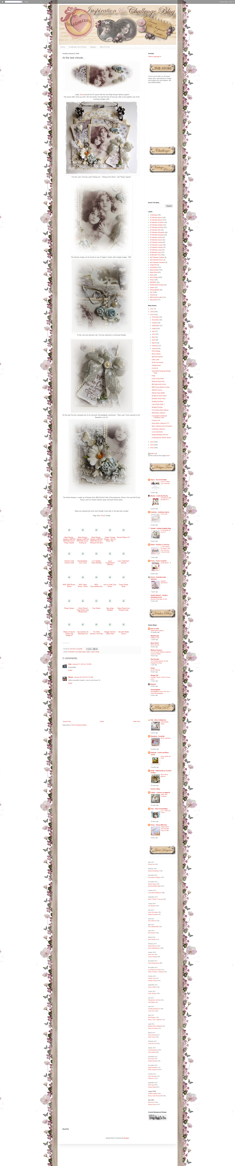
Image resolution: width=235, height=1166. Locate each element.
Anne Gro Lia (152, 1043)
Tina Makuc (151, 1002)
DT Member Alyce (156, 217)
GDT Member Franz (156, 260)
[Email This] (87, 649)
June (154, 334)
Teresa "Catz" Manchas (155, 1019)
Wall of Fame (105, 47)
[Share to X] (92, 649)
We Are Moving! (155, 670)
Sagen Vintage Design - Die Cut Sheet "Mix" (110, 539)
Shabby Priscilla (157, 407)
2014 (152, 442)
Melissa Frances (156, 650)
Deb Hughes (151, 1017)
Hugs (153, 376)
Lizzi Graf (151, 1058)
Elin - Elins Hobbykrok (158, 720)
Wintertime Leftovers (158, 413)
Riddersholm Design (157, 285)
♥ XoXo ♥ (155, 368)
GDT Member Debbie (157, 257)
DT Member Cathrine (157, 222)
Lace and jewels (157, 432)
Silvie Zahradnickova (154, 948)
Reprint (153, 684)
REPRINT (153, 282)
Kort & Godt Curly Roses (110, 585)
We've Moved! (155, 645)
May (153, 337)
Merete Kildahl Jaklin (154, 886)
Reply (70, 670)
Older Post (136, 721)
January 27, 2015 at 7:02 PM (81, 664)
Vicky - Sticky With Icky (159, 825)
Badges (93, 47)
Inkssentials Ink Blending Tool (82, 633)
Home (62, 47)
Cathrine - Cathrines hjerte (160, 512)
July (153, 331)
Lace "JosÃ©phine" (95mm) (110, 562)
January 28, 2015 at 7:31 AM (83, 677)
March (154, 343)
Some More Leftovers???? (160, 423)
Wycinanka (153, 300)
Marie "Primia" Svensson (155, 899)
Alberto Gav (151, 978)
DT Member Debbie (156, 225)
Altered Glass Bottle (158, 393)
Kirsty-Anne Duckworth (155, 1096)
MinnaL (70, 677)
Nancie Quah (152, 1087)
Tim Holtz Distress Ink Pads (96, 633)
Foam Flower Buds (123, 585)
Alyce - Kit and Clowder (159, 480)
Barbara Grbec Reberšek (155, 1026)
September (156, 325)
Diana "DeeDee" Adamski (156, 972)
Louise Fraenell (152, 957)
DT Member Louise (156, 245)
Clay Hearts (96, 608)
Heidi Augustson (153, 1069)
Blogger (126, 1138)
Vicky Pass (151, 1011)
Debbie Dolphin (152, 1093)
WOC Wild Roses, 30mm (69, 585)
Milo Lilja (151, 1085)
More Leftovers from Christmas (162, 426)
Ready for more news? (159, 396)
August (154, 328)
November (155, 320)
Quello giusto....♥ (166, 562)
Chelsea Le (151, 1078)
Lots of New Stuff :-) (158, 404)
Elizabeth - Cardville (157, 736)
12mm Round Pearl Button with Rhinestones (83, 610)
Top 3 (152, 292)
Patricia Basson (152, 946)
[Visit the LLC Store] (69, 531)
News (152, 275)
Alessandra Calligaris (154, 877)
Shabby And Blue (157, 401)
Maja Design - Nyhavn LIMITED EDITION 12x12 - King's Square (69, 540)
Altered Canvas (157, 390)
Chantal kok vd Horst (154, 1000)
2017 (152, 309)
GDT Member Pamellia (157, 262)
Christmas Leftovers (158, 429)
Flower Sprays (69, 608)
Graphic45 (153, 265)
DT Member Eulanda (157, 235)
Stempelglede (154, 290)
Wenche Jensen (152, 980)
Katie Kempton (152, 1067)
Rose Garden (156, 354)
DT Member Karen (156, 240)
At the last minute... (158, 362)
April (153, 340)
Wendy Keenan (152, 1061)
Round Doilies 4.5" (123, 537)
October (155, 323)
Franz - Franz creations (159, 561)
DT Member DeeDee (157, 227)
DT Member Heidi (156, 237)
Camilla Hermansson (154, 1009)
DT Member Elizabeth (157, 232)
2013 (152, 445)
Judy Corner (152, 1037)
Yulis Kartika (152, 1052)
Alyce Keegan (152, 1076)
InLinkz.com (65, 643)
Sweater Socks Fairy (158, 398)
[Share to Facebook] (94, 649)
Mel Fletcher (151, 933)
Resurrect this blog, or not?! (159, 599)
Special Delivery (157, 357)
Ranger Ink (154, 675)
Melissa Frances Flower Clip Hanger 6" (69, 633)
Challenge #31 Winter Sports (161, 437)
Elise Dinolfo (152, 939)
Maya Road (154, 272)
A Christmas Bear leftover (160, 410)
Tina (81, 94)
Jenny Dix (151, 954)
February (155, 346)
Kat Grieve (151, 1102)
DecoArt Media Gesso (123, 633)
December (155, 317)
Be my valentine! (166, 738)
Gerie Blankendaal (153, 926)
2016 (152, 312)
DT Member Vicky (156, 250)
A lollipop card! (155, 637)
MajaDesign (155, 636)
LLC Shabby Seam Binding (96, 562)
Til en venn (164, 514)
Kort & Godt (155, 629)
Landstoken (154, 267)
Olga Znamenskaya (153, 963)
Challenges (154, 215)
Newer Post (67, 721)
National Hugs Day (158, 381)
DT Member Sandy (156, 247)
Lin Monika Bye (153, 1050)
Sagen (88, 651)
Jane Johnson (152, 921)
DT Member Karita (156, 242)
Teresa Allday (152, 987)
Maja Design (82, 651)
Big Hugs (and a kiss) (159, 384)
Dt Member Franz (155, 252)
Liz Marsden (151, 906)
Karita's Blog (155, 789)
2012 (152, 448)
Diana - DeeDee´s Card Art (160, 544)
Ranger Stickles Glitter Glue (110, 633)
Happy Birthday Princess (160, 435)
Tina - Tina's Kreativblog (159, 809)
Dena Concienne (153, 1028)
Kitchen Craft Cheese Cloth (69, 562)
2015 (152, 314)
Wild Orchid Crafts (156, 297)
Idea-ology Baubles (110, 609)
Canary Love (156, 420)
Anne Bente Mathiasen (154, 893)
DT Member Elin (155, 230)
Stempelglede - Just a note (82, 562)
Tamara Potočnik (153, 914)
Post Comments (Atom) (79, 725)
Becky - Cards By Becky (159, 496)
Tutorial (152, 295)
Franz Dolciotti (152, 1035)
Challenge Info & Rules (78, 47)
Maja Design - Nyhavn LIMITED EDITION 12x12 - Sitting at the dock (96, 540)
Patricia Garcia (152, 1104)
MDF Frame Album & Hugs (160, 387)
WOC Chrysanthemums (96, 585)
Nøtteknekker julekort (157, 630)
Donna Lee (151, 864)
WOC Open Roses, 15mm (83, 585)
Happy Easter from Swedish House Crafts (165, 828)
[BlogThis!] (89, 649)
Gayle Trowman (152, 912)
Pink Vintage (156, 351)
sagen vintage (95, 651)
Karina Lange (152, 884)
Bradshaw (156, 871)
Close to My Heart (158, 378)
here (167, 455)
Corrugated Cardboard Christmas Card (159, 416)
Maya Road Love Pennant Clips (124, 609)
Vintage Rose (156, 365)
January (155, 348)
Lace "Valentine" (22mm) (123, 562)
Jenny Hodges (152, 993)
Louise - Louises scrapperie (160, 792)
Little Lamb (155, 360)
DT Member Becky (156, 220)
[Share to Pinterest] (96, 649)
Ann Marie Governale (154, 970)
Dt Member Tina (73, 651)
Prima (152, 280)
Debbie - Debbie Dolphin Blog (161, 528)
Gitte (70, 664)
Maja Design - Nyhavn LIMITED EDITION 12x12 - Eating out (83, 540)
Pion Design (154, 277)
